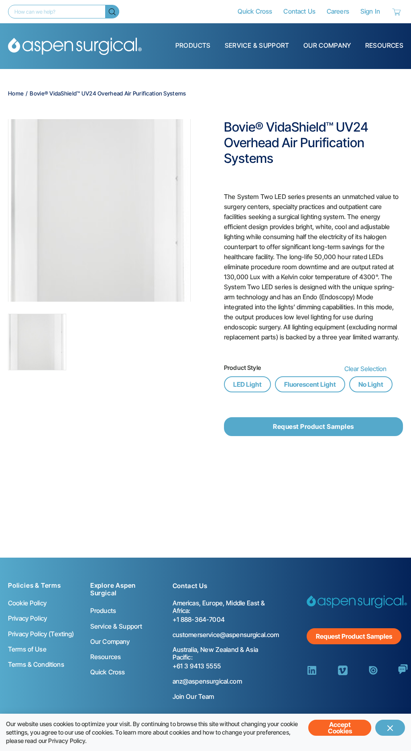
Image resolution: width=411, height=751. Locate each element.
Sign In (370, 11)
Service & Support (257, 45)
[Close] (390, 728)
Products (193, 45)
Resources (384, 45)
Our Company (327, 45)
